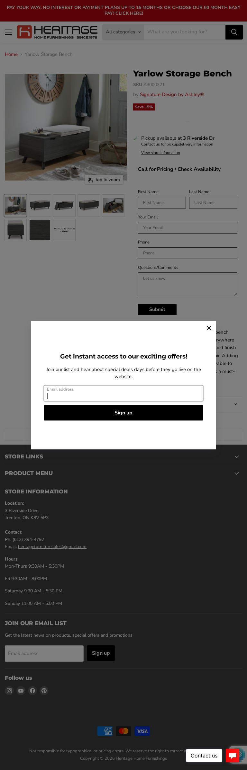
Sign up (123, 412)
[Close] (209, 328)
